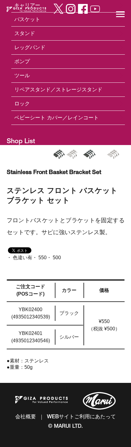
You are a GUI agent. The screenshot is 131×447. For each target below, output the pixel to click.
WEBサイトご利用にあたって (81, 417)
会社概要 (25, 417)
